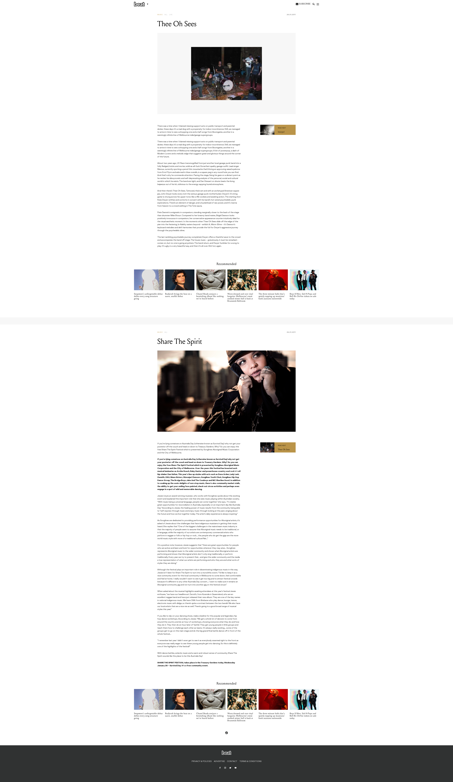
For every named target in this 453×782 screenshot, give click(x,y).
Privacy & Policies (202, 761)
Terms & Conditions (250, 761)
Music (160, 14)
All (166, 14)
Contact (232, 761)
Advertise (219, 761)
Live (170, 14)
